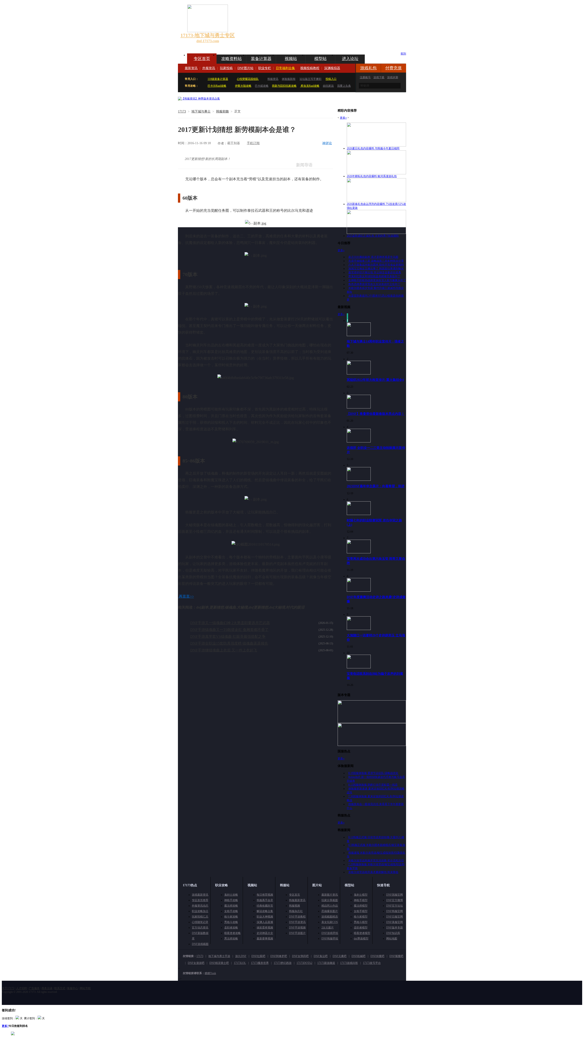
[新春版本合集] (199, 98)
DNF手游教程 (297, 916)
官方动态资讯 (200, 927)
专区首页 (202, 58)
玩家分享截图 (329, 900)
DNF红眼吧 (258, 956)
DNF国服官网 (394, 894)
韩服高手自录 (265, 900)
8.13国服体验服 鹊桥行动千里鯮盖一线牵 (373, 784)
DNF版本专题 (394, 927)
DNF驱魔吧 (396, 956)
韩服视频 (294, 905)
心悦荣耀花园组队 (248, 79)
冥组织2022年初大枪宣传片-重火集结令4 (375, 380)
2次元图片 (327, 927)
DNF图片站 (245, 68)
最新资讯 (191, 68)
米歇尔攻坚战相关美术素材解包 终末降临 (373, 872)
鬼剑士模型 (361, 894)
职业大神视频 (265, 916)
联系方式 (59, 988)
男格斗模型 (361, 922)
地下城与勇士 (201, 111)
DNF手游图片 (297, 933)
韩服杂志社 (296, 911)
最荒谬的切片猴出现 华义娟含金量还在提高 (374, 272)
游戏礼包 (368, 68)
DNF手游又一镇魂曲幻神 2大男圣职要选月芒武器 (230, 623)
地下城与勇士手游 (219, 956)
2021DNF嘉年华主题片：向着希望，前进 (375, 486)
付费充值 (393, 68)
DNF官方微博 (394, 900)
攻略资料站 (231, 58)
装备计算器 (261, 58)
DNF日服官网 (394, 916)
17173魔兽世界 (260, 963)
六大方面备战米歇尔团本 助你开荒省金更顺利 (376, 264)
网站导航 (85, 988)
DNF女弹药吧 (300, 956)
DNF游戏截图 (200, 944)
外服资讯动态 (200, 905)
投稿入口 (331, 79)
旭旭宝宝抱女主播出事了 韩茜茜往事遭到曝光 (376, 268)
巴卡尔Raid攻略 (217, 85)
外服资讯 (208, 68)
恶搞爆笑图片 (329, 911)
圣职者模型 (361, 927)
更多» (343, 117)
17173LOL (240, 963)
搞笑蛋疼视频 (265, 927)
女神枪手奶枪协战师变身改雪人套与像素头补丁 (377, 280)
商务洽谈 (47, 988)
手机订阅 (253, 143)
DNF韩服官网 (394, 911)
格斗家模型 (361, 916)
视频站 (291, 58)
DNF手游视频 (297, 927)
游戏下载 (378, 77)
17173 (182, 111)
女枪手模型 (361, 911)
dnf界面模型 (361, 938)
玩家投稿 (226, 68)
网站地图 (391, 938)
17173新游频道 (326, 963)
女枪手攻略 (231, 911)
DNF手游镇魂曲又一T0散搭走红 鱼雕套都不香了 (229, 630)
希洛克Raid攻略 (309, 85)
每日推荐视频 (265, 894)
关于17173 (8, 988)
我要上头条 (344, 85)
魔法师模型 (361, 905)
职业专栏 (264, 68)
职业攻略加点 (200, 911)
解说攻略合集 (265, 911)
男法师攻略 (231, 938)
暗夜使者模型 (362, 933)
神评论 (327, 143)
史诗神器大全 (265, 933)
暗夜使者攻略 (232, 933)
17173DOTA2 (304, 963)
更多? (5, 1026)
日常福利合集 (285, 68)
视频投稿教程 (309, 68)
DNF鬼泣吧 (321, 956)
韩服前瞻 (222, 111)
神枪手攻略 (231, 900)
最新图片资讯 (329, 894)
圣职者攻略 (231, 927)
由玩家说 (328, 85)
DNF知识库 (393, 933)
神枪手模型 (361, 900)
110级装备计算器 (218, 79)
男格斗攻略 (231, 922)
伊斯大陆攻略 (243, 85)
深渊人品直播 (265, 922)
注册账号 (365, 77)
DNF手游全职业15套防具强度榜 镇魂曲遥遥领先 (229, 643)
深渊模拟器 (332, 68)
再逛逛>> (186, 596)
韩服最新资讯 (297, 900)
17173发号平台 (372, 963)
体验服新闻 (288, 79)
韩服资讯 (272, 79)
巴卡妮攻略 (262, 85)
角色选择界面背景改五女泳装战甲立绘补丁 (374, 284)
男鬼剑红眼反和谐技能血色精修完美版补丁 (374, 276)
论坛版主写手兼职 (310, 79)
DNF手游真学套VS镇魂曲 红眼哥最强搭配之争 (228, 636)
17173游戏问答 (349, 963)
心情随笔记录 (200, 922)
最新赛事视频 (265, 938)
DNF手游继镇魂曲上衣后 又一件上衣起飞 (223, 650)
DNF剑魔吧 (377, 956)
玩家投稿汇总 (200, 916)
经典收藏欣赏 (265, 905)
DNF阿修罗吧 (278, 956)
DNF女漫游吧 (196, 963)
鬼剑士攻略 (231, 894)
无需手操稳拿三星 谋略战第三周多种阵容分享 (376, 260)
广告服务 (34, 988)
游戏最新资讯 (200, 894)
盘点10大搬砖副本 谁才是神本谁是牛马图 (373, 257)
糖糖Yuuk (210, 973)
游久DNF (240, 956)
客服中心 (72, 988)
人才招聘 (21, 988)
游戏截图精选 (329, 916)
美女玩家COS (329, 922)
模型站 (320, 58)
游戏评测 (392, 77)
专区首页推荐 (200, 900)
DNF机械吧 (358, 956)
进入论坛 (350, 58)
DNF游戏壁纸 (329, 933)
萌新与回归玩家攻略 (284, 85)
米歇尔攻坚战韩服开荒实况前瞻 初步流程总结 (376, 860)
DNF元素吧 (340, 956)
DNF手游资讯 (297, 922)
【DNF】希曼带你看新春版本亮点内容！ (375, 414)
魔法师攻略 (231, 905)
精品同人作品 (329, 905)
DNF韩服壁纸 (329, 938)
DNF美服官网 (394, 922)
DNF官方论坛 (394, 905)
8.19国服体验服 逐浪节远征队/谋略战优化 (373, 773)
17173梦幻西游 (283, 963)
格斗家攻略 (231, 916)
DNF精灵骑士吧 (219, 963)
